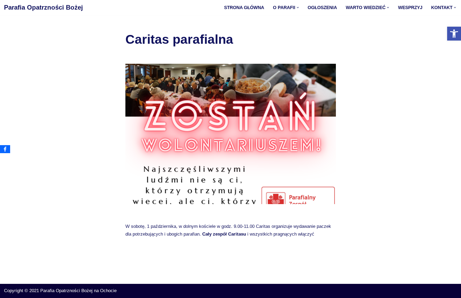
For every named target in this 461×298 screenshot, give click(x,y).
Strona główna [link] (244, 7)
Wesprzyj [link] (410, 7)
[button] (298, 7)
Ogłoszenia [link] (322, 7)
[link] (454, 34)
